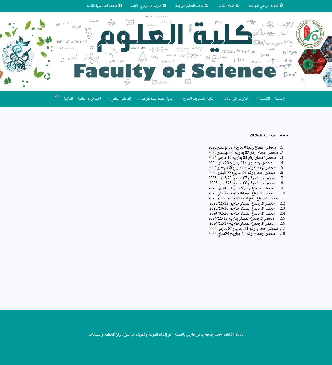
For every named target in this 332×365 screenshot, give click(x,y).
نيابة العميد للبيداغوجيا (157, 99)
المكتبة (68, 99)
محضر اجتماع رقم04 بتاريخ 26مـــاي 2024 (240, 163)
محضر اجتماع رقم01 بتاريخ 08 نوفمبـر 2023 (242, 147)
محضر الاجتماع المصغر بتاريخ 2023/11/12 (241, 203)
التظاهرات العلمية (89, 99)
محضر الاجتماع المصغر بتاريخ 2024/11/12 (241, 218)
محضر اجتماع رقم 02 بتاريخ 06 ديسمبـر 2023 (243, 153)
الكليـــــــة (264, 99)
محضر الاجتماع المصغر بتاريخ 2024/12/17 (241, 223)
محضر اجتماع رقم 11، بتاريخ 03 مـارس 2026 (243, 229)
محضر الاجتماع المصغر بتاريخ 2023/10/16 (242, 208)
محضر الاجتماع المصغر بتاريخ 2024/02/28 (242, 213)
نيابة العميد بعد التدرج (198, 99)
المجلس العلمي (121, 99)
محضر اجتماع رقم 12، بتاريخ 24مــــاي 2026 (242, 234)
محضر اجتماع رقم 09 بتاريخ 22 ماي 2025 (240, 193)
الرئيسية (280, 99)
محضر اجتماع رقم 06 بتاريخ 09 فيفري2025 (242, 173)
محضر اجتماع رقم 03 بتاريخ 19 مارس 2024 (242, 158)
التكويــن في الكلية (236, 99)
